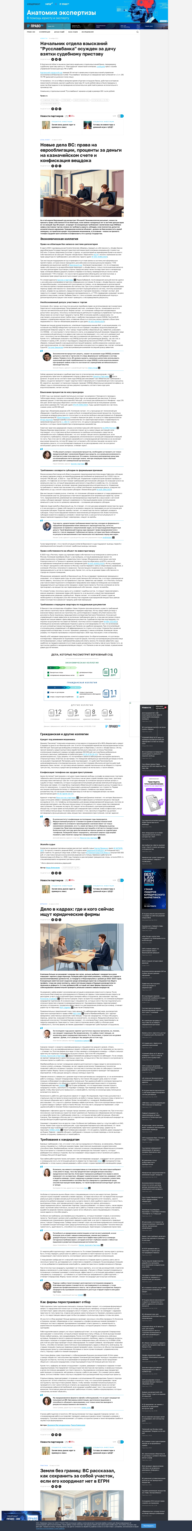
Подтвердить (149, 1526)
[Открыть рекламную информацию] (164, 814)
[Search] (137, 32)
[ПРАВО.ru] (35, 26)
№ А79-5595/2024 (80, 405)
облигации (55, 244)
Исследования (88, 32)
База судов (73, 32)
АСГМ (96, 255)
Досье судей (59, 32)
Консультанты (48, 1429)
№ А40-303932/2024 (96, 563)
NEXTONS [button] (77, 1013)
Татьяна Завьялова (55, 347)
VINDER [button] (62, 1085)
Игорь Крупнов (46, 420)
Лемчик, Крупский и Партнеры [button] (52, 1056)
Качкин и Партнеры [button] (101, 376)
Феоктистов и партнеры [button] (66, 798)
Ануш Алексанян (53, 868)
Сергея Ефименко (101, 848)
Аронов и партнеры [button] (65, 280)
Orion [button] (100, 1161)
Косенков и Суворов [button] (48, 999)
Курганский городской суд (51, 73)
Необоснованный (49, 302)
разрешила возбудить (96, 850)
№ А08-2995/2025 (104, 490)
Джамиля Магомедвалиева (58, 1425)
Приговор (67, 100)
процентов (57, 392)
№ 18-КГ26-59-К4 (90, 754)
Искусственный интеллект (70, 1429)
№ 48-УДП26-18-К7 (65, 794)
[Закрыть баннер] (40, 1512)
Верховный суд (75, 265)
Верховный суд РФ (71, 868)
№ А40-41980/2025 (99, 257)
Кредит (44, 739)
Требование (46, 604)
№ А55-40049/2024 (96, 322)
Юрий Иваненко (63, 417)
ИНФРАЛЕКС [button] (107, 537)
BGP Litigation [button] (65, 1007)
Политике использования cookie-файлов (50, 1528)
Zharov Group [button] (92, 368)
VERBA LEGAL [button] (54, 1130)
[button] (52, 59)
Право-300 (31, 32)
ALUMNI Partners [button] (109, 428)
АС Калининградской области (98, 853)
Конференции (44, 32)
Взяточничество (82, 100)
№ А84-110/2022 (110, 622)
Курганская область (51, 103)
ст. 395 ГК (65, 422)
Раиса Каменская (78, 1425)
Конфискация (47, 772)
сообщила (101, 67)
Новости (43, 38)
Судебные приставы (51, 100)
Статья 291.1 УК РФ (100, 100)
